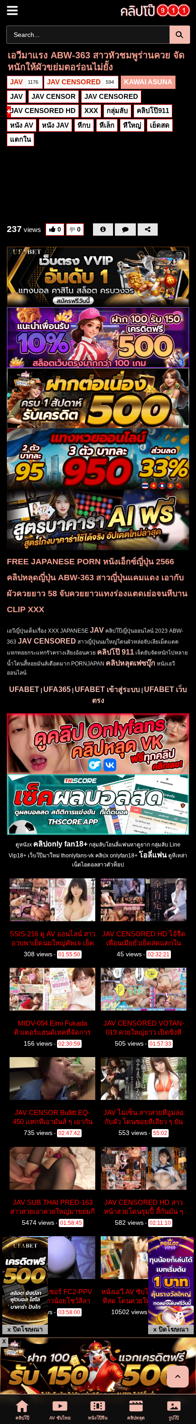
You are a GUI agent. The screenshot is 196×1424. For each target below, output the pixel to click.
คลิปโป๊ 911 (115, 652)
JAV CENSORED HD (43, 110)
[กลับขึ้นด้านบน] (178, 1377)
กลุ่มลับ (117, 110)
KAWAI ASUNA (148, 82)
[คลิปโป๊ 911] (152, 10)
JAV (24, 82)
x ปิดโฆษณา (25, 1329)
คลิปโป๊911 (153, 110)
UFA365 (57, 689)
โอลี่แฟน (153, 855)
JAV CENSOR (53, 96)
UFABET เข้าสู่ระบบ (107, 689)
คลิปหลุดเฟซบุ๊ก (130, 663)
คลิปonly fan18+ (60, 844)
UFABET (24, 689)
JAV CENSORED (80, 82)
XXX (91, 110)
